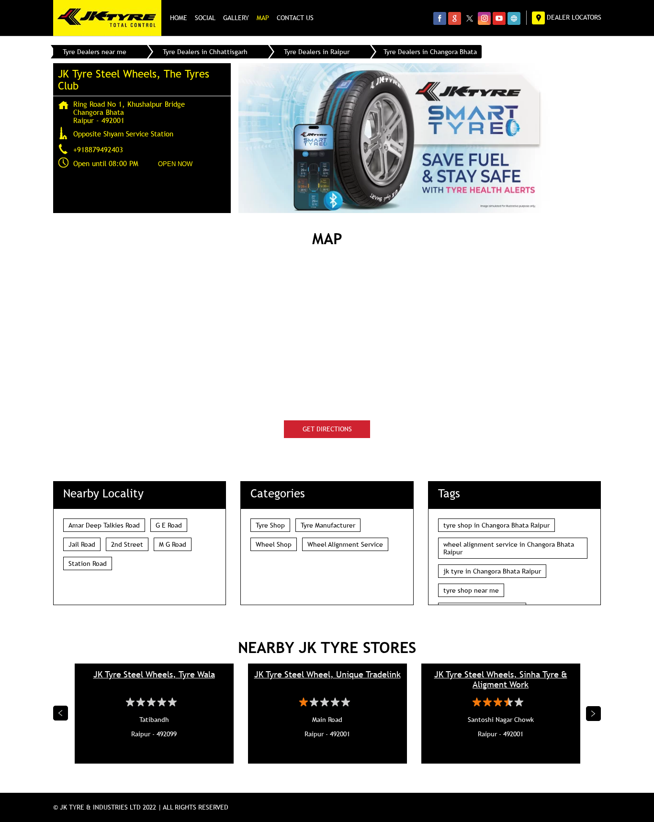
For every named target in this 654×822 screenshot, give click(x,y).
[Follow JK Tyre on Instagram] (484, 18)
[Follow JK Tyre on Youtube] (499, 18)
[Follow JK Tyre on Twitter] (469, 18)
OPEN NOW (175, 164)
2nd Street (127, 544)
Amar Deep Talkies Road (104, 525)
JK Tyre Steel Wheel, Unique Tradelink (327, 674)
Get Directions (327, 429)
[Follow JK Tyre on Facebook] (439, 18)
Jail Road (81, 544)
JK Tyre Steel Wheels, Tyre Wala (154, 674)
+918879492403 (98, 149)
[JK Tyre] (107, 18)
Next (593, 713)
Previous (60, 713)
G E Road (169, 525)
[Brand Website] (513, 18)
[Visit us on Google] (454, 18)
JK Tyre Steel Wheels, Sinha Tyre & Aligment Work (500, 679)
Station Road (87, 563)
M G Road (172, 544)
